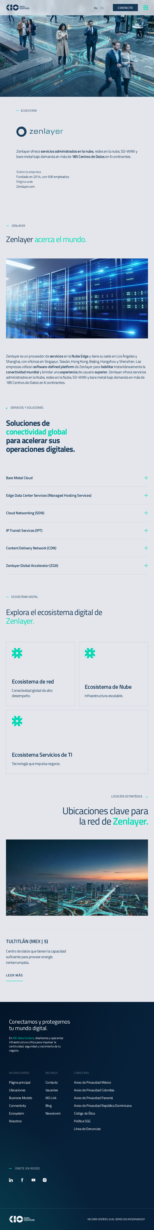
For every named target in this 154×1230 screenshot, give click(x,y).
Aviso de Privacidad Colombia (94, 1090)
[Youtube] (33, 1180)
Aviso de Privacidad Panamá (93, 1097)
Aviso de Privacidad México (92, 1082)
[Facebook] (22, 1180)
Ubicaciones (17, 1090)
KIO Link (51, 1097)
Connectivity (17, 1105)
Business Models (20, 1097)
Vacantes (51, 1090)
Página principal (19, 1082)
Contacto (51, 1082)
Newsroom (53, 1113)
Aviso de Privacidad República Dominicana (103, 1105)
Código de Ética (84, 1113)
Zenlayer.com (25, 186)
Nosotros (15, 1121)
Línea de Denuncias (87, 1128)
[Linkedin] (11, 1180)
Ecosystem (16, 1113)
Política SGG (82, 1121)
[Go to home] (17, 8)
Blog (48, 1105)
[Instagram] (45, 1180)
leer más (14, 975)
